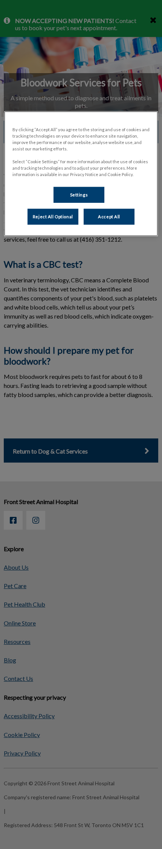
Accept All (109, 216)
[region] (81, 173)
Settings (79, 194)
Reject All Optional (53, 216)
